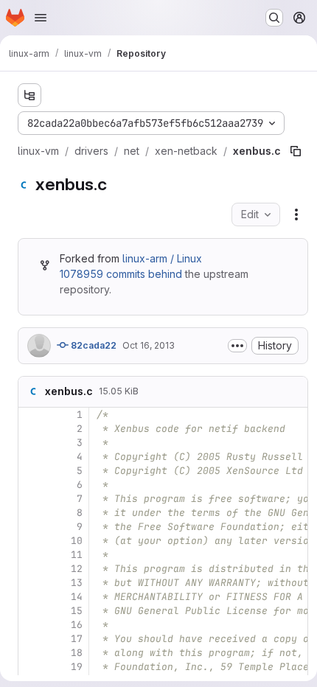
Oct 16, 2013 (148, 345)
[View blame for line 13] (31, 583)
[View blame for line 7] (31, 499)
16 (77, 624)
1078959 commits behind (121, 274)
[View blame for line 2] (31, 429)
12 (77, 568)
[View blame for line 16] (31, 625)
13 (77, 582)
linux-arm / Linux (162, 258)
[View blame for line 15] (31, 611)
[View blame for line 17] (31, 639)
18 (77, 652)
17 (77, 638)
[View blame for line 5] (31, 471)
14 (77, 596)
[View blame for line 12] (31, 569)
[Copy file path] (295, 151)
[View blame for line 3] (31, 443)
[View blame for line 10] (31, 541)
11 (77, 554)
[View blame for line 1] (31, 415)
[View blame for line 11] (31, 555)
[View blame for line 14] (31, 597)
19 (77, 666)
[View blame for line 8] (31, 513)
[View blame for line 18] (31, 653)
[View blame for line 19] (31, 667)
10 (77, 540)
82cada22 (92, 345)
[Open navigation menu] (40, 17)
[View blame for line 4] (31, 457)
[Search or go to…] (274, 18)
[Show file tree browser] (29, 95)
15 (77, 610)
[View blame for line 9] (31, 527)
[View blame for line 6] (31, 485)
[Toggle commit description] (237, 345)
